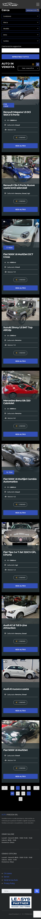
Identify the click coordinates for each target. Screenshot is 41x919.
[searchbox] (4, 50)
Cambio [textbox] (6, 41)
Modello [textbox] (6, 29)
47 (23, 788)
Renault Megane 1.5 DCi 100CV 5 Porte (17, 113)
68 (20, 799)
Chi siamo (8, 873)
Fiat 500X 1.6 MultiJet (15, 750)
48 (29, 788)
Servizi (6, 876)
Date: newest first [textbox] (28, 68)
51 (23, 793)
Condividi (21, 137)
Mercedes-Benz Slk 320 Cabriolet (16, 402)
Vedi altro (20, 146)
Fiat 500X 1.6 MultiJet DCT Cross (18, 255)
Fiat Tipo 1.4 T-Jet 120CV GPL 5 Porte (19, 553)
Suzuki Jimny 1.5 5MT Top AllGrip (17, 328)
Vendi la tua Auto (11, 880)
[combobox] (20, 16)
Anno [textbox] (5, 35)
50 (18, 793)
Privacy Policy (9, 883)
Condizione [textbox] (7, 16)
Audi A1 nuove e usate (16, 689)
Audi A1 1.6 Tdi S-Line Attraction (15, 626)
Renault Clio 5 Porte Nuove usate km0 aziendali (19, 186)
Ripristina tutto (32, 10)
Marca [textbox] (5, 22)
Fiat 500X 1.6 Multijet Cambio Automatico (20, 480)
